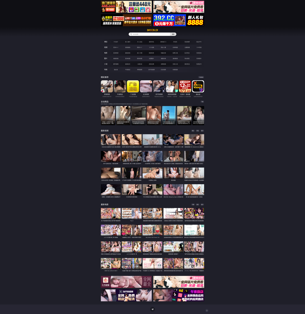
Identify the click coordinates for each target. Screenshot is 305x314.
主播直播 (187, 47)
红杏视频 (163, 69)
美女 (193, 130)
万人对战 (139, 42)
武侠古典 (151, 64)
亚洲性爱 (115, 53)
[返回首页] (207, 310)
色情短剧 (175, 69)
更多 (202, 130)
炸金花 (175, 42)
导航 (105, 69)
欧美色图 (139, 58)
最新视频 (104, 130)
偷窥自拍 (115, 58)
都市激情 (115, 64)
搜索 (173, 34)
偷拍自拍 (127, 53)
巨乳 (198, 130)
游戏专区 (151, 42)
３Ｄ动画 (151, 47)
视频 (105, 47)
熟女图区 (187, 58)
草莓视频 (139, 69)
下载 (202, 101)
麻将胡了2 (163, 42)
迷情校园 (163, 64)
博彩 (105, 42)
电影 (105, 53)
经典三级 (175, 53)
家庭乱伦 (127, 64)
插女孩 (116, 69)
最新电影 (104, 204)
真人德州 (127, 42)
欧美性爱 (151, 53)
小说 (105, 64)
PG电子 (116, 42)
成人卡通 (139, 53)
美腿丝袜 (163, 58)
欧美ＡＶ (139, 47)
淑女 (198, 204)
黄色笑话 (187, 64)
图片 (105, 58)
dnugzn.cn (152, 30)
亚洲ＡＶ (115, 47)
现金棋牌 (187, 42)
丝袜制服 (175, 47)
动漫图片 (151, 58)
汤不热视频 (151, 69)
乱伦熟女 (187, 53)
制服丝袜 (163, 53)
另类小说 (175, 64)
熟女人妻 (163, 47)
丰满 (193, 204)
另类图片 (199, 58)
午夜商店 (127, 69)
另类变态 (199, 53)
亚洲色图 (127, 58)
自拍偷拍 (127, 47)
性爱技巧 (199, 64)
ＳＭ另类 (199, 47)
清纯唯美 (175, 58)
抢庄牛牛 (199, 42)
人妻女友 (139, 64)
